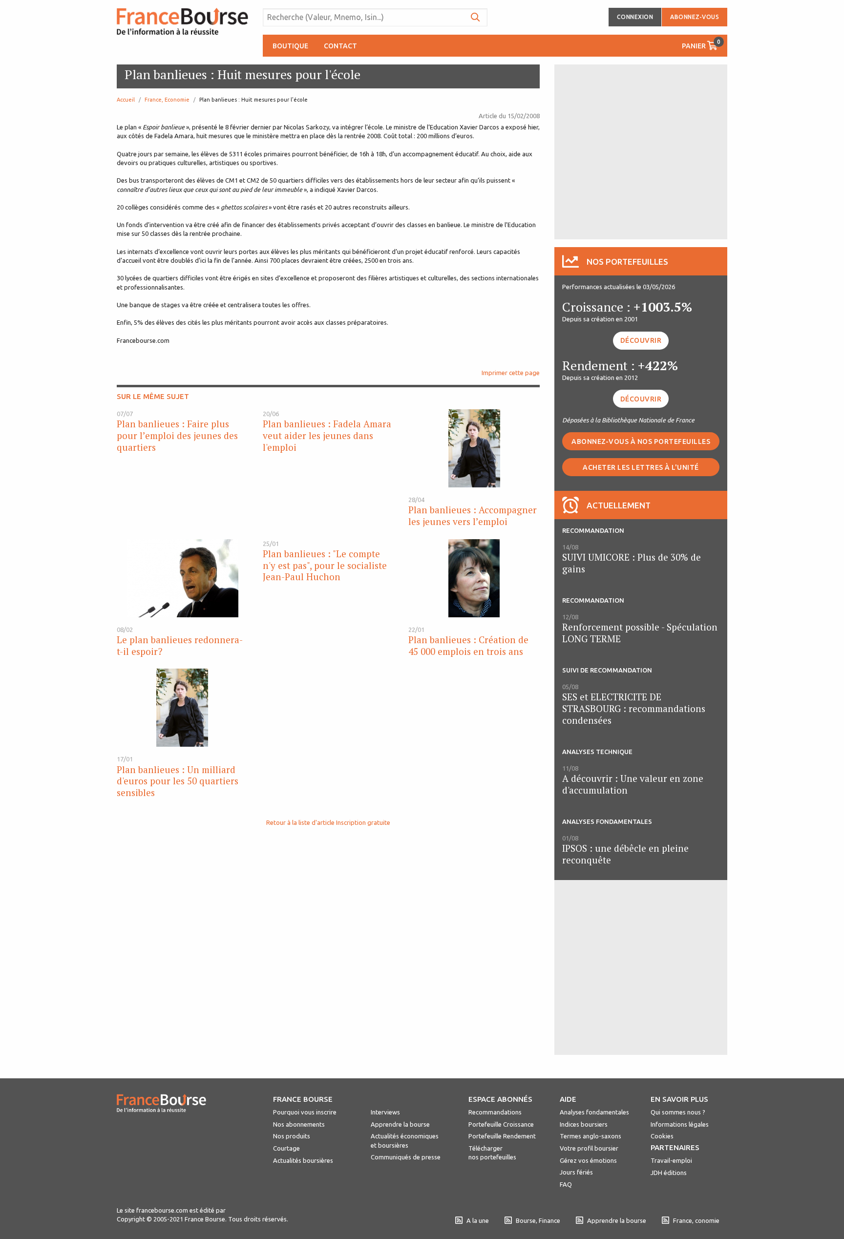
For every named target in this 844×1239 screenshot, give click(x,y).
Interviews (385, 1112)
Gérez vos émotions (588, 1160)
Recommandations (495, 1112)
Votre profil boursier (589, 1148)
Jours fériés (576, 1172)
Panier (701, 44)
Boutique (290, 46)
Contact (340, 46)
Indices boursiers (584, 1124)
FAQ (566, 1184)
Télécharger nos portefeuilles (492, 1152)
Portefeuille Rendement (502, 1136)
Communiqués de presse (406, 1157)
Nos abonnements (299, 1124)
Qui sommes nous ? (678, 1112)
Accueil (126, 100)
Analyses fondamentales (594, 1112)
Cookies (662, 1136)
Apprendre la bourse (400, 1124)
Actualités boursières (303, 1160)
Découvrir (641, 340)
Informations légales (680, 1124)
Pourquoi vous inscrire (305, 1112)
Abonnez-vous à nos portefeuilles (640, 441)
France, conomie (696, 1220)
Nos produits (291, 1136)
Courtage (286, 1148)
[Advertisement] (640, 150)
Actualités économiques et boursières (405, 1140)
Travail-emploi (671, 1160)
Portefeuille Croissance (501, 1124)
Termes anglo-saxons (590, 1136)
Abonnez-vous (694, 17)
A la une (477, 1220)
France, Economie (167, 100)
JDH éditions (669, 1172)
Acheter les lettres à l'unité (641, 467)
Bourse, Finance (538, 1220)
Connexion (635, 17)
